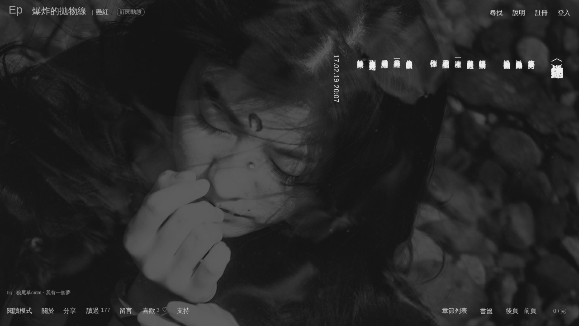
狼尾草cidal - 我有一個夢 (43, 292)
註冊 (541, 12)
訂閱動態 (131, 12)
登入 (564, 12)
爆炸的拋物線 (59, 11)
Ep (16, 9)
